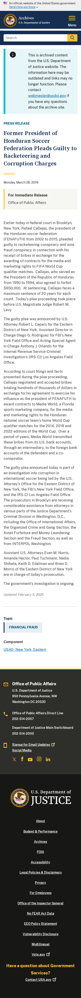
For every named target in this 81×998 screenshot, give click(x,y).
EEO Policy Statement (40, 923)
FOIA (40, 852)
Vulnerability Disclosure (40, 934)
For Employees (41, 893)
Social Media (22, 750)
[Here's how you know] (40, 5)
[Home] (27, 26)
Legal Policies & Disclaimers (41, 872)
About (40, 821)
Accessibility (40, 862)
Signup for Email (31, 744)
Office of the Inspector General (40, 903)
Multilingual (41, 944)
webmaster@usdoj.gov (47, 96)
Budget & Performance (40, 831)
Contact (38, 979)
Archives (40, 841)
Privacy (40, 882)
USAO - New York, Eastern (25, 649)
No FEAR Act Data (40, 913)
